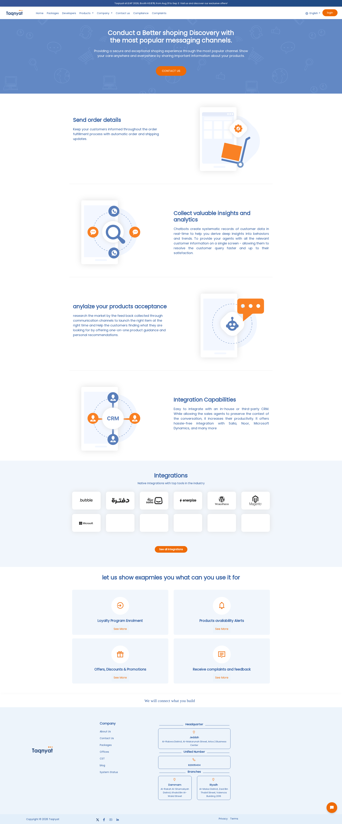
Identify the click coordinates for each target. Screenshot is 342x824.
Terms (234, 818)
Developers (69, 13)
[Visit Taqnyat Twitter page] (98, 819)
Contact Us (171, 71)
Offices (104, 752)
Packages (53, 13)
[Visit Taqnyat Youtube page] (110, 819)
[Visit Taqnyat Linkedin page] (117, 819)
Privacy (223, 818)
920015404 (194, 765)
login (330, 12)
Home (39, 13)
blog (102, 765)
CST (102, 758)
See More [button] (120, 629)
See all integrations (171, 549)
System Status (109, 772)
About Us (105, 731)
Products (85, 13)
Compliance (141, 13)
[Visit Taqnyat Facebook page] (104, 819)
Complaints (159, 13)
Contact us (123, 13)
